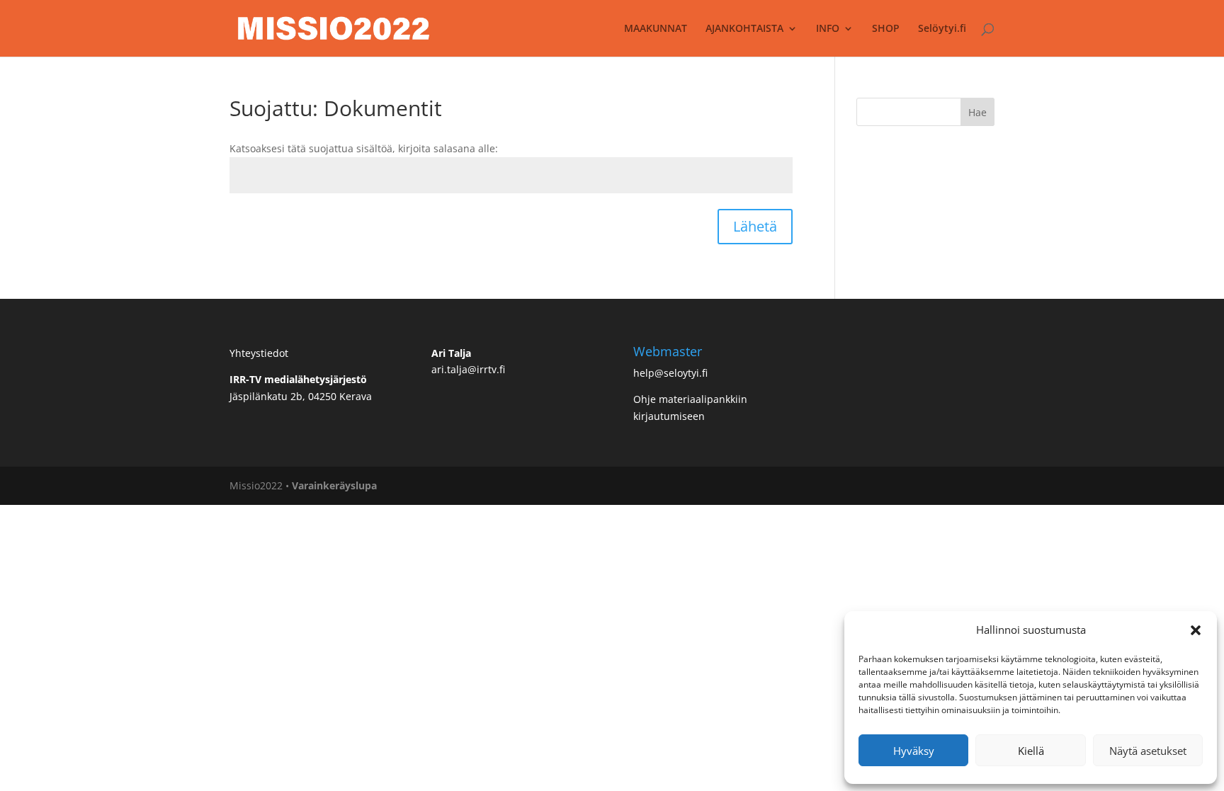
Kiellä (1031, 751)
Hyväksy (913, 751)
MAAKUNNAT (655, 29)
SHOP (886, 29)
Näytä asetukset (1147, 751)
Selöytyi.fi (942, 29)
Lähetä (755, 226)
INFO (827, 29)
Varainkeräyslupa (334, 485)
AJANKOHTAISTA (744, 29)
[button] (1196, 630)
